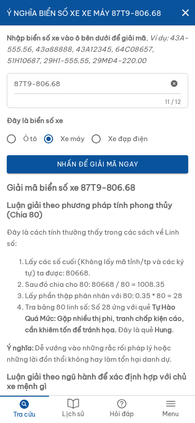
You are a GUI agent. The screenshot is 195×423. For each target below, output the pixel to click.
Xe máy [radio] (72, 138)
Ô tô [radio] (30, 138)
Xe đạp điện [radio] (128, 138)
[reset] (174, 83)
